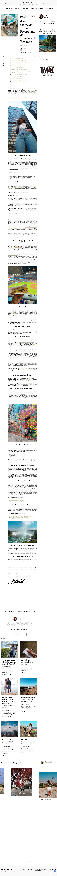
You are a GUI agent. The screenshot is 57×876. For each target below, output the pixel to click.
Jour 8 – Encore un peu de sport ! (19, 69)
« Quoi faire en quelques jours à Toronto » (29, 87)
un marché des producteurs (32, 350)
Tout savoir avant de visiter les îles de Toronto (18, 501)
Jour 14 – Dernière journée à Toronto (20, 80)
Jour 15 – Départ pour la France (19, 81)
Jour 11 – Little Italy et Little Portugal (20, 74)
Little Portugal (10, 471)
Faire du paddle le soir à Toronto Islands (17, 500)
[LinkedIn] (55, 869)
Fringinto (28, 2)
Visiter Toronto (23, 17)
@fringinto (47, 764)
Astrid (24, 48)
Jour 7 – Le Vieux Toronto (17, 67)
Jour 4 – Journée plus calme (18, 64)
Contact (30, 869)
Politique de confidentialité (38, 870)
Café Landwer (33, 549)
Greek (20, 200)
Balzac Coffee (22, 342)
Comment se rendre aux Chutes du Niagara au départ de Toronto (22, 516)
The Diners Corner (19, 234)
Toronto (33, 16)
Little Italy (34, 470)
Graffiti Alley (23, 394)
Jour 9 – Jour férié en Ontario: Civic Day (21, 71)
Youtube (19, 576)
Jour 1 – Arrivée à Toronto (17, 58)
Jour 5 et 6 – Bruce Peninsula (18, 65)
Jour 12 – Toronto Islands (17, 76)
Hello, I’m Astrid (46, 16)
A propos (23, 869)
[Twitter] (52, 3)
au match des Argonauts (26, 379)
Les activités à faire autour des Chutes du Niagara (19, 518)
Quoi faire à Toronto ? (25, 16)
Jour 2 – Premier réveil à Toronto (19, 60)
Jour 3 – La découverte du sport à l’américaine (22, 62)
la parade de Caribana (23, 368)
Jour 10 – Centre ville (16, 72)
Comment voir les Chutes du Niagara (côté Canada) (19, 517)
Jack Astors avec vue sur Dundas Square (21, 178)
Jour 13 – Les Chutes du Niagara (19, 78)
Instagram (15, 576)
